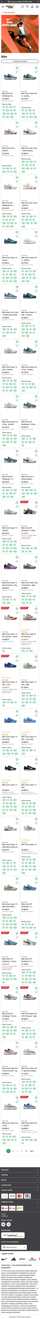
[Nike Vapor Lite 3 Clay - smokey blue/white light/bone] (10, 295)
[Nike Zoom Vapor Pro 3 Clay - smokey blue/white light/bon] (30, 350)
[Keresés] (22, 6)
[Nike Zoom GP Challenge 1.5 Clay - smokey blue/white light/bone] (30, 405)
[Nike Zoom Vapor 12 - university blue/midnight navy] (10, 720)
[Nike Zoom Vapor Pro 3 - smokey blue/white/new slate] (30, 76)
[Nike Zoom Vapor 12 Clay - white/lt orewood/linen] (10, 350)
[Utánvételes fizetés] (27, 1196)
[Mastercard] (19, 1196)
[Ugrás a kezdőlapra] (10, 6)
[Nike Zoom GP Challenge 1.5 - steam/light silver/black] (30, 942)
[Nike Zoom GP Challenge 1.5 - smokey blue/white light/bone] (10, 460)
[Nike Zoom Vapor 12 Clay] (30, 768)
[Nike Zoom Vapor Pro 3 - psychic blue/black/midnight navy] (30, 1106)
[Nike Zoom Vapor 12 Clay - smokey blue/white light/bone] (30, 295)
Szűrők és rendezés (21, 61)
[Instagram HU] (9, 1224)
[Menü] (3, 6)
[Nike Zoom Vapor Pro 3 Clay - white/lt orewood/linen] (10, 405)
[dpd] (4, 1208)
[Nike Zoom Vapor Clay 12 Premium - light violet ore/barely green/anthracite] (30, 566)
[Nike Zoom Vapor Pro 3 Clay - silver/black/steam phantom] (10, 1106)
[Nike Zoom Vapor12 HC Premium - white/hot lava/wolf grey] (30, 617)
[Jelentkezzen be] (32, 6)
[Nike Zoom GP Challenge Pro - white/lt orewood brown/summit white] (10, 186)
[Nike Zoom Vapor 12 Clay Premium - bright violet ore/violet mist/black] (10, 566)
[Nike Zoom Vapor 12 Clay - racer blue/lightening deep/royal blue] (10, 665)
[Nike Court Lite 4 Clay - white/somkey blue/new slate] (30, 131)
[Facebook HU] (3, 1224)
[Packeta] (12, 1208)
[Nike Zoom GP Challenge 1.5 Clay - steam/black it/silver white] (10, 997)
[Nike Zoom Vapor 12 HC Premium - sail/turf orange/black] (10, 617)
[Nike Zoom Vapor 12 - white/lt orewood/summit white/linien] (10, 511)
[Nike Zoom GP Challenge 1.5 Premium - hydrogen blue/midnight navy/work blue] (30, 887)
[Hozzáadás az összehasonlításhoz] (17, 72)
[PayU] (4, 1196)
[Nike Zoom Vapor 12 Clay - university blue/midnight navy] (30, 720)
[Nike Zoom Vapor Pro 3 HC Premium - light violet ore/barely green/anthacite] (30, 997)
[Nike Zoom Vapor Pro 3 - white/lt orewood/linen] (30, 241)
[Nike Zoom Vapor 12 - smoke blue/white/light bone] (10, 241)
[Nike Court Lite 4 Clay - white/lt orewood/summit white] (30, 186)
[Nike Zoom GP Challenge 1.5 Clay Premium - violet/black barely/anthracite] (30, 511)
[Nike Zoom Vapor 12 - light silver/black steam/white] (10, 887)
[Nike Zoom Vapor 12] (10, 768)
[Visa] (12, 1196)
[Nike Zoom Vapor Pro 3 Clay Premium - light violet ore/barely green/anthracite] (10, 1051)
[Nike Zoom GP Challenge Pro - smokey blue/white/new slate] (10, 76)
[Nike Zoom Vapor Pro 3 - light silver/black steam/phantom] (30, 1051)
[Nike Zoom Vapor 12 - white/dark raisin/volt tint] (10, 827)
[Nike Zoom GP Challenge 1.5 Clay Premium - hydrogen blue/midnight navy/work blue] (10, 942)
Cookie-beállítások (3, 1215)
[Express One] (19, 1208)
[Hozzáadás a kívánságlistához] (17, 68)
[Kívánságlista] (27, 6)
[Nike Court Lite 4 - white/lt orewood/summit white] (10, 131)
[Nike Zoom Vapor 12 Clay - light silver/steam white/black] (30, 665)
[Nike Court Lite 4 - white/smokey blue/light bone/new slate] (30, 460)
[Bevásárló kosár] (37, 6)
